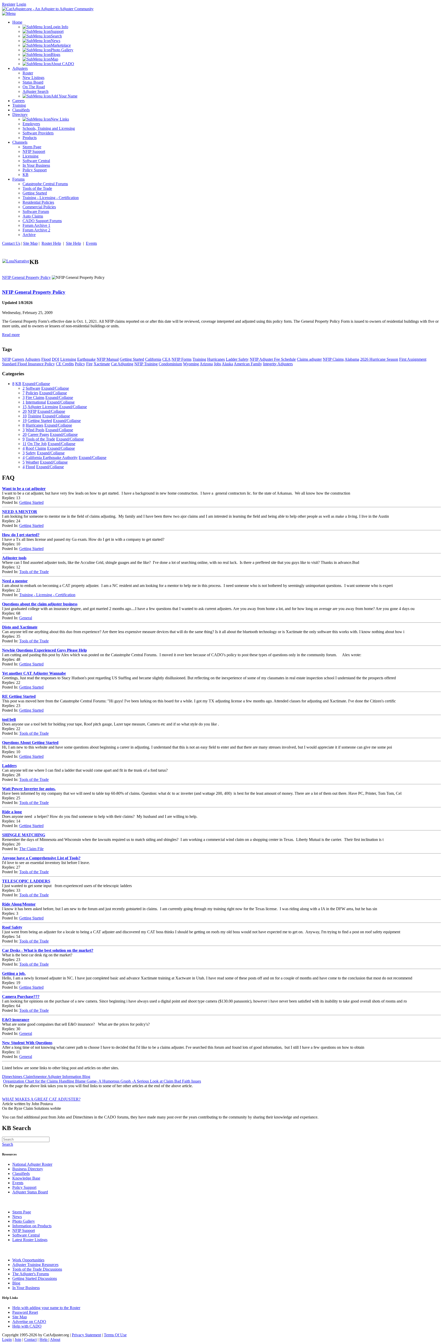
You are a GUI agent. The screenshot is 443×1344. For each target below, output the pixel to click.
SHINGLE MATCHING (23, 835)
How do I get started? (20, 535)
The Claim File (31, 849)
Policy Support (24, 1187)
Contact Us (11, 243)
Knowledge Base (26, 1178)
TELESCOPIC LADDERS (26, 881)
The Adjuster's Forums (30, 1274)
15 (25, 407)
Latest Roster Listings (29, 1240)
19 (25, 420)
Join (18, 1339)
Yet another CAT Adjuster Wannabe (34, 673)
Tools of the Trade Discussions (37, 1269)
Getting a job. (14, 973)
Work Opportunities (28, 1260)
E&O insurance (15, 1019)
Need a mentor (15, 581)
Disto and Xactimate (19, 627)
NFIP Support (23, 1230)
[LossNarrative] (15, 261)
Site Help (73, 243)
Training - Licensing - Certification (47, 595)
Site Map (30, 243)
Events (91, 243)
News (17, 1216)
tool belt (9, 719)
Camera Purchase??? (20, 996)
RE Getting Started (19, 696)
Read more (11, 334)
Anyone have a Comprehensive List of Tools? (41, 858)
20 (25, 411)
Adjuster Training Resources (35, 1264)
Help (43, 1339)
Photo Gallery (23, 1221)
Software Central (26, 1235)
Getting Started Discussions (34, 1278)
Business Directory (27, 1169)
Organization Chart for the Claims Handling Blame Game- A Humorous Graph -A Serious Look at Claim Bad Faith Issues (102, 1081)
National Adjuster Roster (32, 1164)
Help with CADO (27, 1326)
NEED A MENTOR (19, 511)
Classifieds (21, 1173)
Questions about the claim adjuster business (39, 604)
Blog (16, 1283)
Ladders (9, 765)
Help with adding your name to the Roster (46, 1308)
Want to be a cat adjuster (24, 488)
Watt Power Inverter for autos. (29, 789)
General (25, 618)
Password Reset (25, 1312)
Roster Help (51, 243)
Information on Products (32, 1226)
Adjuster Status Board (30, 1192)
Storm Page (21, 1212)
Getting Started (31, 502)
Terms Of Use (115, 1335)
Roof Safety (12, 927)
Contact (30, 1339)
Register (8, 4)
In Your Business (26, 1288)
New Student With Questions (27, 1043)
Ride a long (12, 812)
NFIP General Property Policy (26, 277)
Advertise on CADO (29, 1321)
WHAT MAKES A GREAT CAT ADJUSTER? (41, 1099)
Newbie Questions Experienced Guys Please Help (44, 650)
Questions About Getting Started (30, 742)
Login (21, 4)
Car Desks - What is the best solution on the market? (47, 950)
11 (24, 444)
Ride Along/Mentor (19, 904)
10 (25, 416)
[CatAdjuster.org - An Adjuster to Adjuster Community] (48, 9)
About (55, 1339)
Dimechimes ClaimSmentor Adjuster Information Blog (46, 1076)
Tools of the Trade (34, 572)
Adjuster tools (14, 558)
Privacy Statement (86, 1335)
